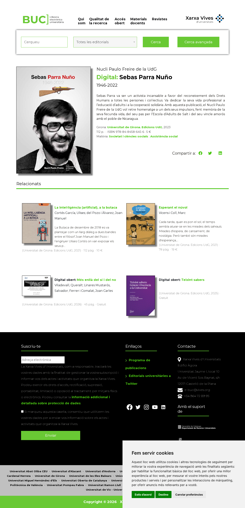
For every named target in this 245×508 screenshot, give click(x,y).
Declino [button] (163, 494)
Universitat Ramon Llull (104, 485)
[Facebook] (200, 153)
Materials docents (138, 21)
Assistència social (164, 136)
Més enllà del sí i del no (96, 280)
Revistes (159, 19)
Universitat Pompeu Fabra (65, 485)
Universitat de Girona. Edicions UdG (134, 127)
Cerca (156, 42)
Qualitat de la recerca (99, 21)
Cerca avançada (198, 42)
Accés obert (120, 21)
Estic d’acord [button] (143, 494)
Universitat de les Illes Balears (90, 475)
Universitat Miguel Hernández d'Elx (32, 480)
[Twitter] (210, 153)
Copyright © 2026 (100, 502)
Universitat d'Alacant (66, 471)
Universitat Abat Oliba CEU (28, 471)
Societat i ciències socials (128, 136)
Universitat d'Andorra (100, 471)
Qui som (81, 21)
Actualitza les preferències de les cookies (36, 2)
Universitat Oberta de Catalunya (84, 480)
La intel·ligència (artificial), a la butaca (86, 207)
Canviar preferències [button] (189, 494)
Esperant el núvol (173, 207)
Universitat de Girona (50, 475)
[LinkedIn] (220, 153)
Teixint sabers (192, 280)
